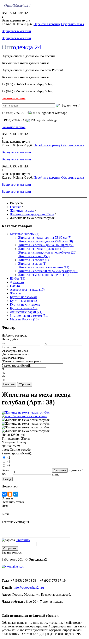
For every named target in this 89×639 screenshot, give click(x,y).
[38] (24, 369)
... (42, 343)
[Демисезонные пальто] (32, 354)
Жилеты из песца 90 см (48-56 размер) (48, 271)
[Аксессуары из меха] (32, 351)
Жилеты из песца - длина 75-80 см (45, 241)
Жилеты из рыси (32, 263)
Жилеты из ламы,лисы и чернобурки (47, 252)
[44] (24, 380)
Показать (9, 384)
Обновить (23, 540)
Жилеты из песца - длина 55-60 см (44, 237)
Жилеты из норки (33, 256)
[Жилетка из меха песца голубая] (25, 420)
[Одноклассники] (9, 494)
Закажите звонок (13, 98)
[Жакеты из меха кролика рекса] (32, 361)
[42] (24, 376)
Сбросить (25, 384)
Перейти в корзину (47, 24)
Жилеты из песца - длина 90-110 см (46, 245)
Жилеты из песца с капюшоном (43, 267)
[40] (24, 373)
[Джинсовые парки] (32, 358)
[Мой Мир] (15, 494)
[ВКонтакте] (4, 494)
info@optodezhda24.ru (29, 587)
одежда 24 (21, 47)
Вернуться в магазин (16, 31)
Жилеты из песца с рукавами (41, 248)
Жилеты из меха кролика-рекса (43, 274)
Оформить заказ (72, 24)
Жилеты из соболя (33, 260)
